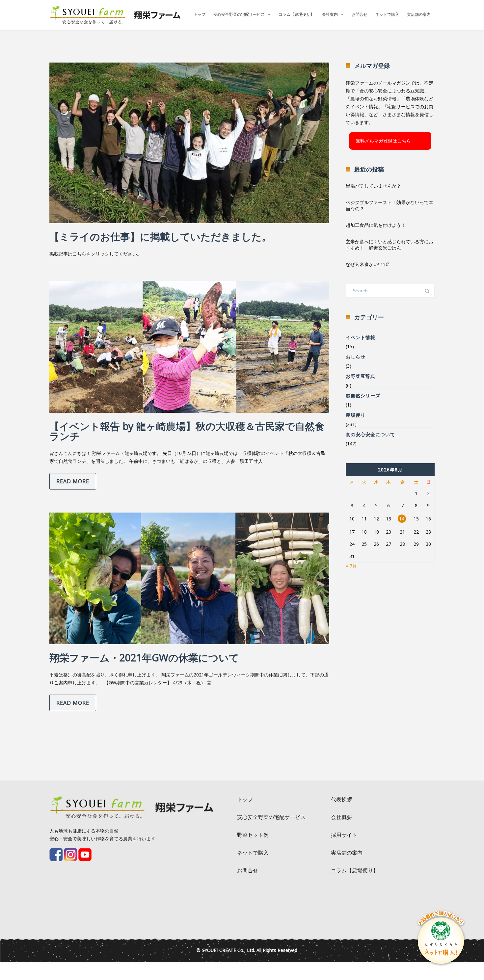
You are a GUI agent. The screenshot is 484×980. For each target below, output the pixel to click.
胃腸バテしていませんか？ (373, 186)
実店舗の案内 (419, 14)
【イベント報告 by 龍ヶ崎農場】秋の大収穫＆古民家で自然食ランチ (187, 431)
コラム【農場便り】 (296, 14)
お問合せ (359, 14)
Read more (72, 481)
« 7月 (351, 566)
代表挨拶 (341, 799)
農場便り (355, 415)
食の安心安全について (370, 434)
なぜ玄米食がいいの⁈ (368, 264)
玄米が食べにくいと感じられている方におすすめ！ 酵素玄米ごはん (389, 244)
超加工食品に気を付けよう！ (376, 225)
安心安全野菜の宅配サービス (239, 14)
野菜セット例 (253, 834)
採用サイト (344, 834)
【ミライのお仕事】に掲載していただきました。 (160, 236)
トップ (199, 14)
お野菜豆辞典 (360, 376)
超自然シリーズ (363, 395)
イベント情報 (360, 337)
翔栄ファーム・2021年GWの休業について (144, 657)
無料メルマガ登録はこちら (383, 141)
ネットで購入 (387, 14)
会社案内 (330, 14)
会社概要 (341, 817)
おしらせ (355, 357)
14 (401, 519)
